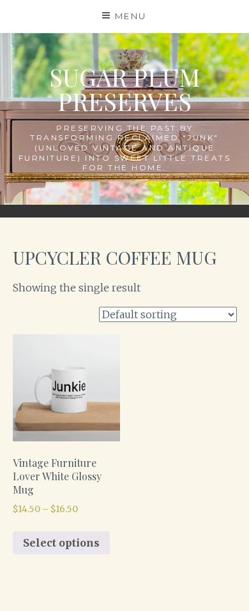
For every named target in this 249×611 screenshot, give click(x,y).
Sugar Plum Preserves (124, 89)
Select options (61, 542)
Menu (131, 16)
